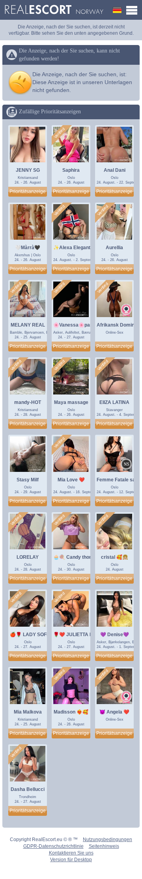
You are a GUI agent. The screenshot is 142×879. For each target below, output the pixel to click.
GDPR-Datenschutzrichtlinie (53, 846)
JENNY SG (28, 170)
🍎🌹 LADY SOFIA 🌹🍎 (37, 634)
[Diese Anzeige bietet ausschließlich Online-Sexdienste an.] (126, 310)
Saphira (71, 170)
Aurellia (114, 247)
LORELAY (28, 557)
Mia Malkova (28, 712)
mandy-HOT (27, 402)
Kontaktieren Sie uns (71, 853)
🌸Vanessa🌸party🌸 (77, 325)
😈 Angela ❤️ (114, 712)
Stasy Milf (28, 480)
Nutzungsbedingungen (107, 839)
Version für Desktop (71, 859)
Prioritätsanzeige (27, 191)
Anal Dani (114, 170)
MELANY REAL (28, 325)
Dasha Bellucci (28, 789)
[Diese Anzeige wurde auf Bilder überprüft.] (59, 133)
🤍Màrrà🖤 (27, 247)
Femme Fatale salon (119, 480)
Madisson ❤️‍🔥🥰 (71, 712)
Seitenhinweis (104, 846)
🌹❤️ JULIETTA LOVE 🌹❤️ (84, 634)
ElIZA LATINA (114, 402)
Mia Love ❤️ (71, 480)
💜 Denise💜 (114, 634)
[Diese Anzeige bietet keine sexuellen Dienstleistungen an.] (126, 464)
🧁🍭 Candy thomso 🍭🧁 (82, 557)
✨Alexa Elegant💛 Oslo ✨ (84, 247)
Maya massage (71, 402)
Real (54, 10)
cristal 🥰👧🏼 (114, 557)
